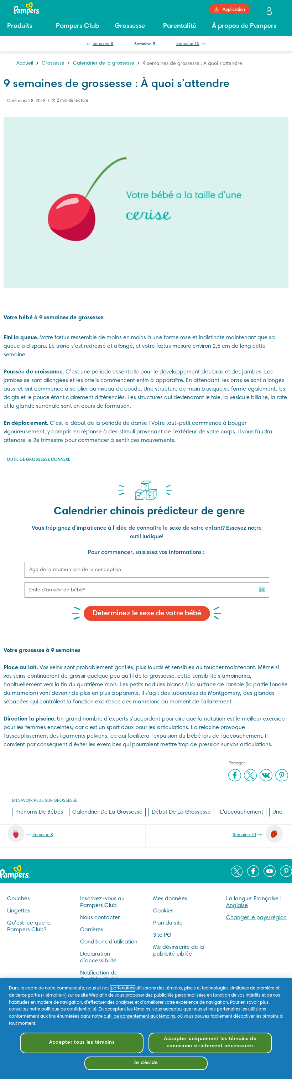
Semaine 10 (188, 44)
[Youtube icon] (270, 871)
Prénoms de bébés (39, 812)
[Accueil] (23, 8)
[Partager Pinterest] (282, 775)
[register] (270, 11)
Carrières (92, 930)
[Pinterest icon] (286, 871)
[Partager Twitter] (250, 775)
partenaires (122, 988)
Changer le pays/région (256, 918)
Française (266, 899)
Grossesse (53, 63)
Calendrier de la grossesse (103, 63)
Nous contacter (100, 918)
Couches (18, 899)
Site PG (162, 935)
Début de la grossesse (181, 812)
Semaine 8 (103, 44)
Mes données (170, 899)
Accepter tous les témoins (82, 1042)
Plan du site (168, 923)
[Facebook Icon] (253, 871)
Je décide (146, 1062)
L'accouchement (241, 812)
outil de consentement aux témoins (139, 1016)
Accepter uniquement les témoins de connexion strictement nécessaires (210, 1043)
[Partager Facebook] (235, 775)
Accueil (24, 63)
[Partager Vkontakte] (266, 775)
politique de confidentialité (69, 1009)
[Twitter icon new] (237, 871)
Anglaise (237, 906)
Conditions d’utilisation (108, 942)
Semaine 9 (144, 44)
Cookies (163, 911)
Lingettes (19, 911)
